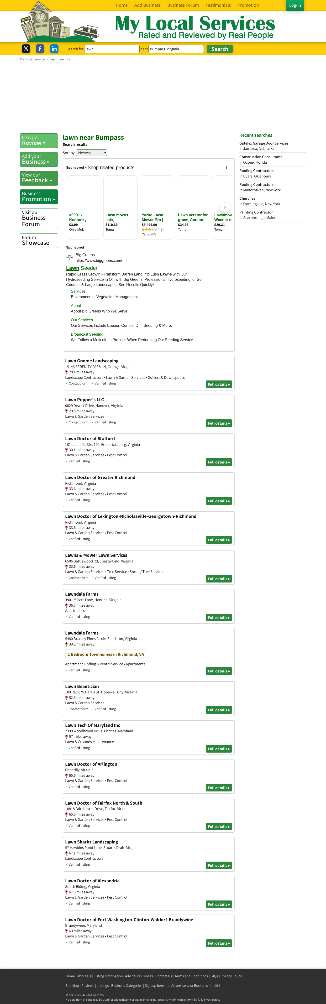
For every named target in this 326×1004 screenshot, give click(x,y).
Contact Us (163, 976)
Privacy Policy (231, 976)
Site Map (72, 985)
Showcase (35, 240)
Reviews (87, 985)
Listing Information (108, 976)
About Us (84, 976)
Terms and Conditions (191, 976)
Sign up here (154, 985)
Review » (34, 140)
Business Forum (34, 218)
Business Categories (126, 985)
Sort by (69, 152)
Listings (103, 985)
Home (70, 976)
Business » (36, 159)
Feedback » (37, 177)
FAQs (214, 976)
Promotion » (38, 196)
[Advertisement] (163, 97)
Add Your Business (139, 976)
